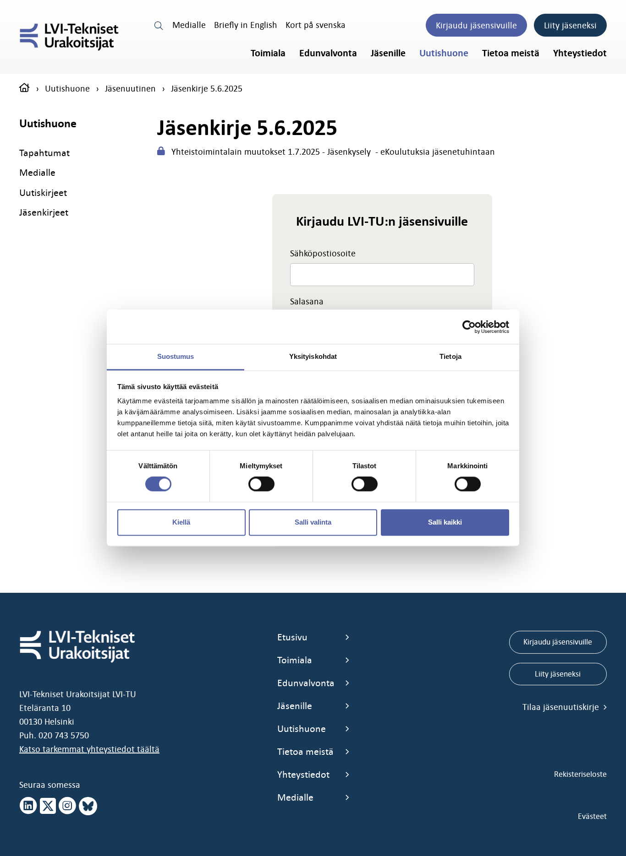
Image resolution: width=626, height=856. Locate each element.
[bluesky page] (88, 806)
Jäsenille (388, 53)
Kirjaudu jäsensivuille (476, 25)
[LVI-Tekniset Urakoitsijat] (69, 36)
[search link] (159, 24)
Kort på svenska (316, 24)
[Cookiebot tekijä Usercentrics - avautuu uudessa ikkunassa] (469, 327)
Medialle (189, 24)
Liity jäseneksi (570, 25)
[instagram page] (67, 806)
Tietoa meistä (510, 53)
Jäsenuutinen (130, 88)
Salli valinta (313, 522)
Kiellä (181, 522)
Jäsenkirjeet (43, 212)
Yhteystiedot (580, 53)
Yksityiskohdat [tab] (313, 356)
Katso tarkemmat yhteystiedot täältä (89, 748)
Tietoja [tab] (450, 356)
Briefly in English (245, 24)
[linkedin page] (28, 806)
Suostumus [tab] (175, 356)
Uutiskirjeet (43, 192)
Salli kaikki (445, 522)
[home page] (24, 88)
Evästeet (592, 816)
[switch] (261, 484)
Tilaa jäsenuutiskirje (561, 706)
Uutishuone (443, 53)
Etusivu (292, 637)
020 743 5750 (63, 735)
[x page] (48, 806)
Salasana (307, 301)
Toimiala (268, 53)
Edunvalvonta (328, 53)
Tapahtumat (44, 152)
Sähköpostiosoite (323, 253)
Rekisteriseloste (580, 774)
